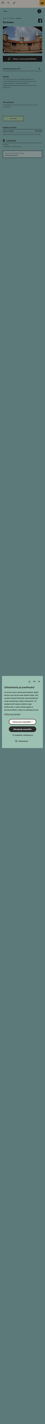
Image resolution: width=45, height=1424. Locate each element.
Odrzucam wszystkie (22, 722)
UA (39, 681)
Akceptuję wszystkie (22, 729)
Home (4, 18)
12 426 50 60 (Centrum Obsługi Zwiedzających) (19, 79)
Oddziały (11, 18)
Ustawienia (23, 741)
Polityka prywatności (12, 714)
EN (34, 681)
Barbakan (18, 18)
